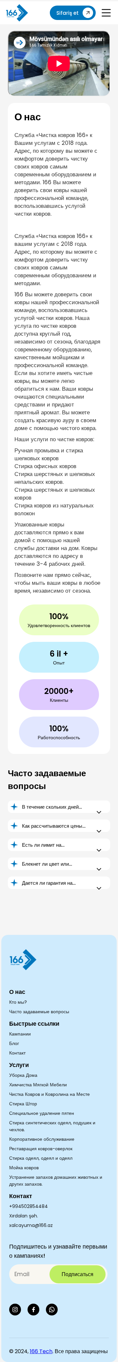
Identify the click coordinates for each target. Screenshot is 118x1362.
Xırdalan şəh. (23, 1216)
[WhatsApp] (52, 1309)
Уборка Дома (23, 1075)
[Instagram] (15, 1309)
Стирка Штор (23, 1103)
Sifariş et (67, 13)
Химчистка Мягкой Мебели (38, 1084)
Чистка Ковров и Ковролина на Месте (49, 1094)
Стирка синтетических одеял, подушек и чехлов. (52, 1126)
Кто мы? (18, 1002)
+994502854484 (28, 1206)
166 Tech (41, 1351)
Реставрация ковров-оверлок (40, 1148)
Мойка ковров (24, 1167)
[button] (106, 12)
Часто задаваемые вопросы (39, 1011)
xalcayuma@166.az (31, 1225)
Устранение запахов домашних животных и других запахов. (55, 1180)
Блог (14, 1043)
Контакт (17, 1053)
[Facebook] (33, 1309)
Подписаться (77, 1274)
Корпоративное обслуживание (41, 1139)
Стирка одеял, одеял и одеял (40, 1158)
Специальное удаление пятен (41, 1113)
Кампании (20, 1034)
